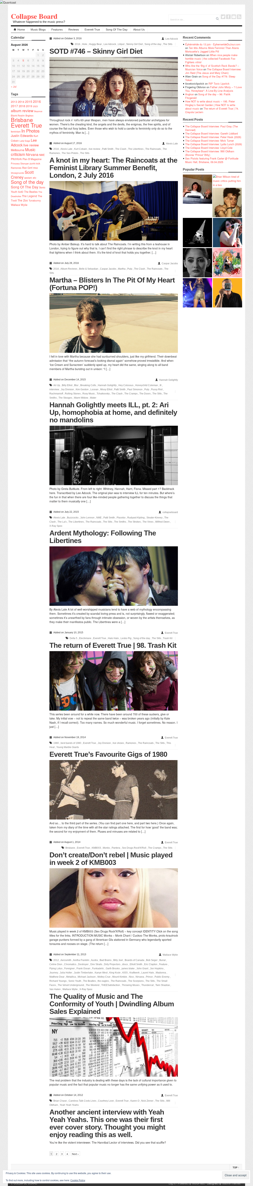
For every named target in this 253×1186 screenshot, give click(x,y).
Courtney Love (106, 1100)
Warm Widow (81, 397)
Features (57, 29)
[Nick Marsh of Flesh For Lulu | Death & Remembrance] (227, 202)
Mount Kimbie (119, 976)
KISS (125, 972)
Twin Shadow (162, 985)
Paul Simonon (135, 389)
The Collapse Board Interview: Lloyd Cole (208, 148)
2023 (35, 106)
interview (54, 389)
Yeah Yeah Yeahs (69, 1105)
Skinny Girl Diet (134, 44)
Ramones (16, 167)
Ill (160, 385)
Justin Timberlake (83, 972)
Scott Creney (22, 174)
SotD (20, 191)
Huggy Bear (95, 44)
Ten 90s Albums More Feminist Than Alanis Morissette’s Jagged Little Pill (212, 49)
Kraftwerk (134, 972)
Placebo (121, 517)
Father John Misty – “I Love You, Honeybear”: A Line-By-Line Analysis (213, 89)
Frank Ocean (83, 968)
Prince (149, 976)
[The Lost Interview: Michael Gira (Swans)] (227, 292)
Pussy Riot (156, 389)
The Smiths (120, 521)
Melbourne (17, 150)
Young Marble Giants (67, 747)
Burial (162, 960)
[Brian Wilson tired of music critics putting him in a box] (227, 181)
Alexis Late (172, 143)
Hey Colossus (125, 385)
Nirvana (32, 154)
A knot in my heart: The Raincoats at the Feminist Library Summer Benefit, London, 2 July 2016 (113, 167)
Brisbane (22, 120)
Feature (163, 964)
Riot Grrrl (27, 168)
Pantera (116, 847)
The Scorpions (136, 981)
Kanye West (101, 972)
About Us (139, 29)
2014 (21, 101)
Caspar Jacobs (170, 263)
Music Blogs (38, 29)
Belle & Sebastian (88, 268)
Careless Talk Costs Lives (82, 1100)
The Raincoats (153, 149)
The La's (62, 521)
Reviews (73, 29)
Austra (94, 960)
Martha (122, 268)
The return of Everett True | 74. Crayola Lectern (212, 110)
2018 (22, 106)
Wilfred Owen (162, 521)
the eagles (103, 981)
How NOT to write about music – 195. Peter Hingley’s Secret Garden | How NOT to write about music (210, 104)
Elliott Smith (136, 964)
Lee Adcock (171, 38)
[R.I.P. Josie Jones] (197, 262)
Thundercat (147, 985)
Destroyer (83, 964)
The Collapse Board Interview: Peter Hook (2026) (213, 137)
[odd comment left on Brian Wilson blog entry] (197, 189)
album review (22, 110)
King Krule (115, 972)
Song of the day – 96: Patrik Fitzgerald (207, 96)
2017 (14, 106)
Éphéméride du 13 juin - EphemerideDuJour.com (212, 44)
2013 (14, 102)
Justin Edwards (22, 135)
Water (93, 397)
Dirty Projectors (112, 964)
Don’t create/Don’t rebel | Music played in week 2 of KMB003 (111, 858)
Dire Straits (96, 964)
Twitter (223, 16)
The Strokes (134, 521)
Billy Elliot (67, 385)
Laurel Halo (147, 972)
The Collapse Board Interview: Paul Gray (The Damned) (211, 128)
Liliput (121, 44)
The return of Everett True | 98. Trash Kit (112, 645)
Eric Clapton (150, 964)
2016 (37, 101)
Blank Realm (18, 115)
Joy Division (67, 389)
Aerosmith (65, 960)
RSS (239, 16)
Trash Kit (167, 638)
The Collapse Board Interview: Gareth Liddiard (211, 133)
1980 (56, 743)
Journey (53, 972)
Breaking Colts (88, 385)
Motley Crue (103, 976)
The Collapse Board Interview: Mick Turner (209, 140)
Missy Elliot (106, 389)
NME (42, 155)
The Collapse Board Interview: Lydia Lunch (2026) (213, 144)
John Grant (142, 968)
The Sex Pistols (70, 153)
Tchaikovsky (103, 393)
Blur (76, 385)
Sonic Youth (74, 981)
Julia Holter (66, 972)
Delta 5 (73, 638)
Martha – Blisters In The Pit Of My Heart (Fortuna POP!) (112, 284)
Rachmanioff (56, 393)
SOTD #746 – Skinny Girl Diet (95, 51)
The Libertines (135, 149)
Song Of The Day (116, 29)
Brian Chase (60, 1100)
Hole (84, 44)
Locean (94, 389)
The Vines (148, 521)
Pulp (129, 268)
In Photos (30, 130)
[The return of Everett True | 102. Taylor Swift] (197, 292)
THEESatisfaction (110, 985)
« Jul (13, 86)
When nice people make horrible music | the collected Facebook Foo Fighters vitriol (211, 58)
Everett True (92, 29)
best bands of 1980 (71, 743)
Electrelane (85, 638)
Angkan (189, 94)
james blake (128, 968)
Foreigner (69, 968)
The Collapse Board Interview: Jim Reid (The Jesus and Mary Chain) (213, 71)
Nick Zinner (147, 1100)
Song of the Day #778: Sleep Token (210, 78)
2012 (56, 960)
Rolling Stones (73, 393)
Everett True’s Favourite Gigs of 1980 (108, 754)
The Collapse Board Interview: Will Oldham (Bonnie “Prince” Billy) (209, 153)
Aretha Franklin (81, 960)
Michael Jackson (87, 976)
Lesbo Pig (126, 638)
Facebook (228, 16)
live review (31, 145)
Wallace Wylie (19, 205)
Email (233, 16)
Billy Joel (118, 960)
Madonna (161, 972)
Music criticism (23, 152)
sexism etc (30, 177)
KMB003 (96, 847)
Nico (131, 976)
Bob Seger (152, 960)
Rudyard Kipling (136, 517)
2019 (29, 106)
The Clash (120, 149)
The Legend (29, 196)
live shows (118, 743)
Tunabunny (35, 200)
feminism (16, 131)
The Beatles (31, 192)
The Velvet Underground (71, 985)
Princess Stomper (20, 163)
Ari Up (56, 385)
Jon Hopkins (156, 968)
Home (21, 29)
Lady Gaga (25, 140)
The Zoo (23, 200)
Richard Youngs (58, 981)
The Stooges (65, 397)
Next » (75, 1153)
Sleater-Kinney (154, 517)
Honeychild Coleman (146, 385)
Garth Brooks (113, 968)
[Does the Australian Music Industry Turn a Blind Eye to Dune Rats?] (197, 232)
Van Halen (55, 989)
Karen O (134, 1100)
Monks (106, 847)
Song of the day (27, 181)
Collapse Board (34, 16)
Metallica (71, 976)
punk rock (35, 163)
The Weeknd (92, 985)
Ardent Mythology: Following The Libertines (102, 537)
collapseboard (170, 512)
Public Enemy (162, 976)
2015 (28, 101)
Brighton (29, 115)
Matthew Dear (56, 976)
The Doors (145, 393)
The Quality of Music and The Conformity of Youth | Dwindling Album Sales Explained (111, 1003)
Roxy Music (88, 393)
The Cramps (131, 393)
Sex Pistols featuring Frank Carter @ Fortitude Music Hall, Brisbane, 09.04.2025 (211, 160)
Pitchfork (16, 159)
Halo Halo (113, 638)
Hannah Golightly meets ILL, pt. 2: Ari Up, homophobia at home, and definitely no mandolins (113, 412)
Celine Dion (55, 964)
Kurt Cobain (80, 149)
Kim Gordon (82, 389)
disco (125, 964)
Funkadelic (98, 968)
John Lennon (87, 517)
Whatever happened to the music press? (39, 21)
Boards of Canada (134, 960)
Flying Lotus (55, 968)
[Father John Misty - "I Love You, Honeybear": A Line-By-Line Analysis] (227, 262)
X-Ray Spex (55, 526)
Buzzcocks (72, 517)
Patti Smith (107, 149)
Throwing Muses (131, 985)
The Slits (167, 44)
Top (236, 1167)
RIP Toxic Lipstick (219, 83)
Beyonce (38, 111)
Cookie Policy (77, 1180)
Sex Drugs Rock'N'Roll (134, 847)
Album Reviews (68, 268)
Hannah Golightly (168, 380)
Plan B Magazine (32, 159)
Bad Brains (105, 960)
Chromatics (70, 964)
